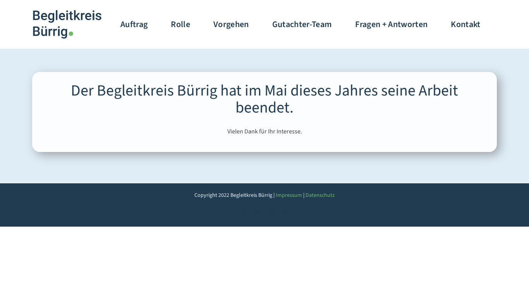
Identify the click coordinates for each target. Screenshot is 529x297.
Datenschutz (320, 195)
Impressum (289, 195)
